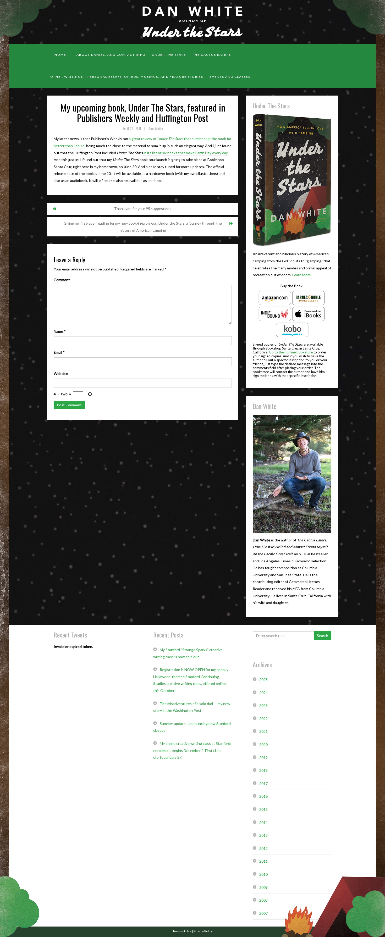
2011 (263, 861)
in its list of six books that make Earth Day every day (185, 153)
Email (59, 352)
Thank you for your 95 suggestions (142, 208)
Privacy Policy (203, 931)
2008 (263, 900)
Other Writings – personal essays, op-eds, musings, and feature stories (126, 77)
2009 (263, 887)
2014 (263, 822)
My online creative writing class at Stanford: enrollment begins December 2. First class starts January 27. (192, 750)
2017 (263, 783)
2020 (263, 744)
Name (60, 331)
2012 (263, 848)
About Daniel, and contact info (111, 55)
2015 (263, 809)
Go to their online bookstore (291, 352)
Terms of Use (182, 931)
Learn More (301, 275)
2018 (263, 770)
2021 (263, 731)
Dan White (155, 128)
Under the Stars (169, 55)
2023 (263, 705)
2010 (263, 874)
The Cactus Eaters (211, 55)
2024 (263, 692)
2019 (263, 757)
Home (60, 55)
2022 (263, 718)
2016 (263, 796)
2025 (263, 679)
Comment (62, 280)
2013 (263, 835)
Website (61, 373)
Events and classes (230, 77)
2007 (263, 913)
